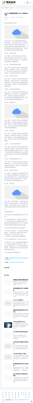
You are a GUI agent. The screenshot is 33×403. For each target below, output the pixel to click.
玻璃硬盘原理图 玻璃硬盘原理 (20, 279)
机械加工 (18, 395)
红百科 (12, 399)
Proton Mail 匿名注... (18, 300)
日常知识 (25, 395)
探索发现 (15, 395)
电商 (21, 393)
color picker (17, 399)
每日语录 (29, 395)
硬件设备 (9, 395)
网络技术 (7, 7)
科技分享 (2, 395)
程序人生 (12, 395)
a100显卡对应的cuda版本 (19, 353)
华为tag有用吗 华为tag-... (19, 321)
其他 (23, 393)
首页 (3, 7)
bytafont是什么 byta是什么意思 (16, 262)
